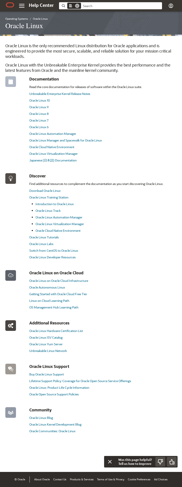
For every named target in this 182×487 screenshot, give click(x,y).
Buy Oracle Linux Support (46, 374)
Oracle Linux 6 (39, 127)
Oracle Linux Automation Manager (52, 134)
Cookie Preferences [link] (139, 479)
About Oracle (42, 479)
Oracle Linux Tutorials (44, 237)
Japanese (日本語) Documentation (53, 160)
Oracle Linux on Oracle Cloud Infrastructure (58, 281)
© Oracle (19, 479)
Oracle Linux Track (48, 210)
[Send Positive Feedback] (172, 462)
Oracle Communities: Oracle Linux (52, 431)
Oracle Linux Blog (41, 418)
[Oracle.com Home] (10, 5)
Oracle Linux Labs (41, 244)
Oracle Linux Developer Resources (52, 257)
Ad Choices (161, 479)
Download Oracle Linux (45, 191)
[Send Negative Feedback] (160, 462)
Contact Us (59, 479)
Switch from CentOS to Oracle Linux (53, 250)
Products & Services (82, 479)
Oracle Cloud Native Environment (51, 147)
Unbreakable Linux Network (48, 351)
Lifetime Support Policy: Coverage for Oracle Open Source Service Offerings (80, 381)
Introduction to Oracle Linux (55, 204)
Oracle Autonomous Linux (47, 287)
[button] (22, 6)
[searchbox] (121, 6)
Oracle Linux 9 (39, 107)
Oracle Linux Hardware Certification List (56, 331)
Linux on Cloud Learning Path (49, 300)
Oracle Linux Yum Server (46, 344)
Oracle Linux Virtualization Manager (53, 153)
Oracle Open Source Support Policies (54, 394)
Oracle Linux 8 (39, 114)
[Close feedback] (110, 462)
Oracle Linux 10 (39, 100)
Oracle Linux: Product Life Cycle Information (59, 387)
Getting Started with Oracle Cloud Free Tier (58, 294)
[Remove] (77, 5)
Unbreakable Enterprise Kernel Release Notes (59, 94)
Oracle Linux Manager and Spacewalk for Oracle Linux (65, 140)
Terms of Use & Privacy (110, 479)
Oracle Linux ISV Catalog (46, 337)
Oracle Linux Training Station (48, 197)
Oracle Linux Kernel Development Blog (55, 424)
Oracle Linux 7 (39, 120)
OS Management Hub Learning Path (53, 307)
